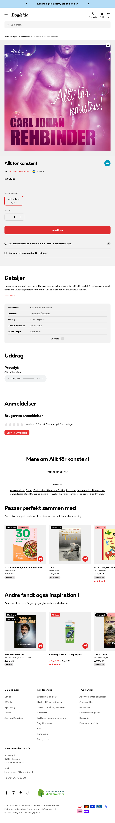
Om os (7, 696)
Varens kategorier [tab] (57, 471)
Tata (51, 567)
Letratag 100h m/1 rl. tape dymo (65, 654)
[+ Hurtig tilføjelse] (40, 559)
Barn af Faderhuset (14, 654)
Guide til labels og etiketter (51, 707)
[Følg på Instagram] (13, 793)
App (39, 728)
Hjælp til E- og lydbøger (49, 702)
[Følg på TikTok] (28, 793)
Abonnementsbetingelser (92, 696)
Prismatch (42, 712)
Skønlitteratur (25, 36)
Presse (8, 712)
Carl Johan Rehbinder (18, 171)
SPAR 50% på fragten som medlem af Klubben (57, 3)
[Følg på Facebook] (6, 793)
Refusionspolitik (49, 809)
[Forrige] (26, 4)
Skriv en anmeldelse (17, 432)
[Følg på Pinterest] (21, 793)
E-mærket (84, 707)
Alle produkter (17, 490)
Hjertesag (9, 707)
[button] (99, 581)
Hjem (6, 36)
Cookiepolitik (86, 702)
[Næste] (88, 4)
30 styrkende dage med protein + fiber (23, 567)
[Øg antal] (20, 217)
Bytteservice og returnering (51, 718)
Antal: (7, 210)
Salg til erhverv (44, 723)
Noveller (37, 36)
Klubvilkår (84, 718)
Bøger (14, 36)
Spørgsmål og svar (46, 696)
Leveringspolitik (32, 812)
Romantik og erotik (79, 493)
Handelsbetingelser (89, 712)
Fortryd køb (43, 739)
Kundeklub (42, 733)
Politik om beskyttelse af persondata (21, 809)
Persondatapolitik (88, 723)
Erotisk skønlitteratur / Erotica (49, 490)
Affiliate (8, 702)
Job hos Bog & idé (14, 718)
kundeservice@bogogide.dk (18, 772)
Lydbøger (71, 490)
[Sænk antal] (9, 217)
